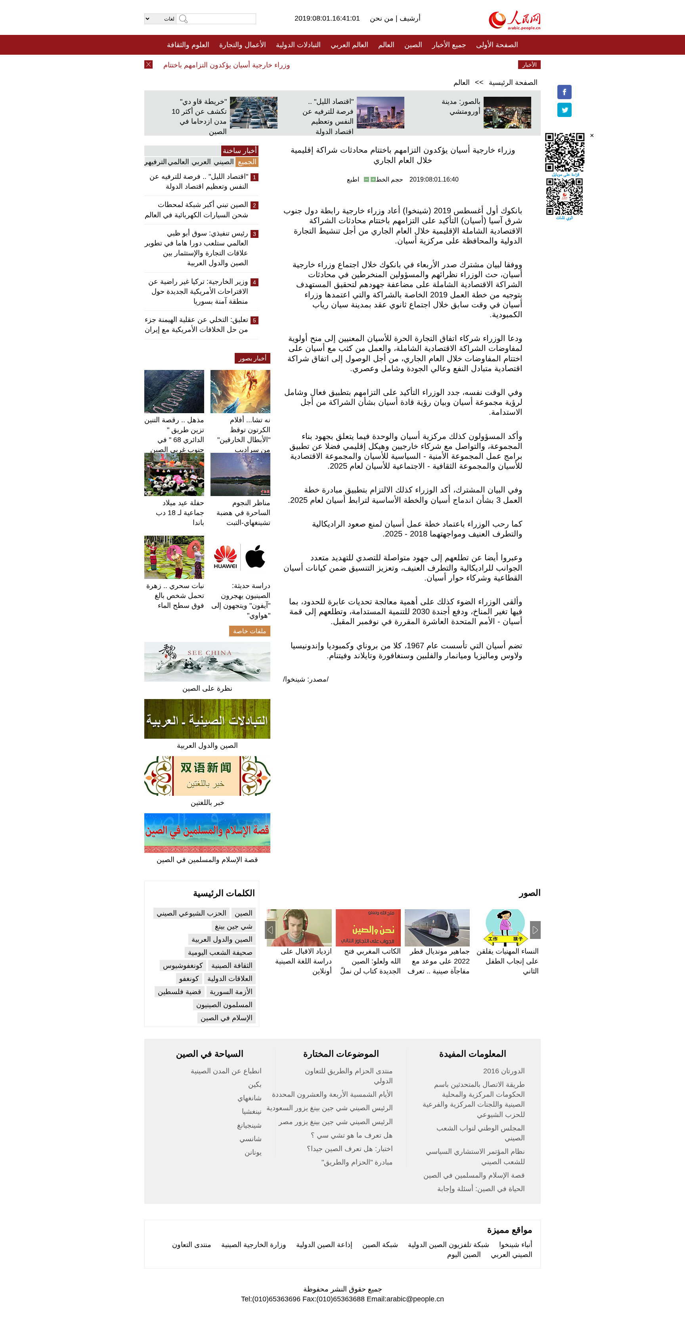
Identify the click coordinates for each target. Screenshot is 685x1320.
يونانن (253, 1152)
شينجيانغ (249, 1125)
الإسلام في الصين (227, 1018)
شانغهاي (249, 1098)
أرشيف (409, 18)
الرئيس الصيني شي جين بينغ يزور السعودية (329, 1108)
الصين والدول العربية (207, 745)
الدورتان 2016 (504, 1071)
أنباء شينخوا (515, 1245)
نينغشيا (252, 1111)
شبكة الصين (380, 1245)
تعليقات (336, 65)
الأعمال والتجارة (242, 45)
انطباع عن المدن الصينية (226, 1071)
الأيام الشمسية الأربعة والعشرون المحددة (332, 1094)
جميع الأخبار (449, 45)
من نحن (383, 18)
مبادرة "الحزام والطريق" (357, 1162)
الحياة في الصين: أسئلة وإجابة (481, 1189)
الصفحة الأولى (497, 45)
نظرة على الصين (207, 688)
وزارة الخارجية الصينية (253, 1245)
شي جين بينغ (234, 926)
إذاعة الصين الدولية (324, 1245)
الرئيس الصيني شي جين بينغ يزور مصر (336, 1122)
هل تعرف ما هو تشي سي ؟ (352, 1135)
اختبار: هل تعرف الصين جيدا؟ (350, 1149)
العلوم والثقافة (188, 45)
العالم (386, 45)
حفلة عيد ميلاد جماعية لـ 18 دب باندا (180, 513)
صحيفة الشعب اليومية (220, 952)
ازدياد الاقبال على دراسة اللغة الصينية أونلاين (303, 961)
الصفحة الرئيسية (513, 82)
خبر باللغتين (207, 803)
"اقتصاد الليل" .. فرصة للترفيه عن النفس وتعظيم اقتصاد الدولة (198, 181)
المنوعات (371, 65)
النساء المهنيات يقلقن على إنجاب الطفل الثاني (507, 961)
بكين (255, 1084)
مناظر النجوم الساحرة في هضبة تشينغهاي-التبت (243, 513)
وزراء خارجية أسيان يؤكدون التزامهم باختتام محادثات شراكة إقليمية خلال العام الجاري (179, 65)
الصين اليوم (464, 1255)
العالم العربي (349, 45)
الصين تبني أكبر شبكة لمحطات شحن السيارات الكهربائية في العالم (196, 209)
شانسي (250, 1139)
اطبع (353, 179)
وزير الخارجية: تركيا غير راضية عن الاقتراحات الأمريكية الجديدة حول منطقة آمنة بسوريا (198, 291)
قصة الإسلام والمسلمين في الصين (207, 860)
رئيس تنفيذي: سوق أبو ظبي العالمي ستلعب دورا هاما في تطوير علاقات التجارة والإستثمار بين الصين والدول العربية (196, 248)
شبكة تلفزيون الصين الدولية (448, 1245)
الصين (413, 45)
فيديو (308, 65)
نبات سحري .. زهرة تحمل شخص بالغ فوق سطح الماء (175, 595)
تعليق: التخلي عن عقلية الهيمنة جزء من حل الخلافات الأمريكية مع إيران (196, 324)
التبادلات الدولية (298, 45)
